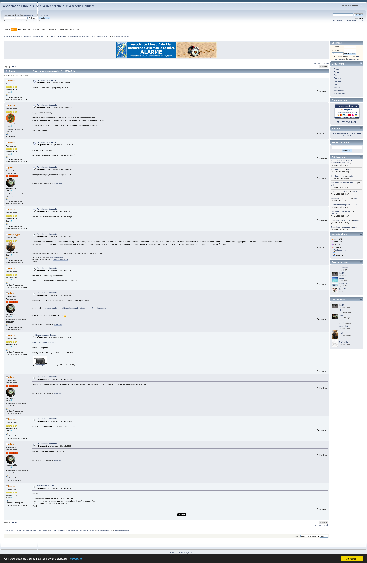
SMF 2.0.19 (174, 553)
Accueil (337, 69)
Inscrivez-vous (339, 93)
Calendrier (338, 81)
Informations (75, 558)
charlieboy (343, 283)
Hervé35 (350, 176)
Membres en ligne (340, 250)
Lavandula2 (335, 214)
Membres (337, 87)
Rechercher (338, 78)
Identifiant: (338, 47)
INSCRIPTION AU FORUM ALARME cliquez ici (347, 20)
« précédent (318, 63)
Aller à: (297, 536)
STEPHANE (343, 342)
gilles (11, 167)
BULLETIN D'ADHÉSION (347, 122)
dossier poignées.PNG (42, 365)
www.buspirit (58, 184)
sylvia (355, 198)
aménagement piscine (340, 192)
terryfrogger (14, 234)
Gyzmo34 (342, 289)
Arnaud (341, 278)
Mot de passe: (337, 50)
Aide (335, 75)
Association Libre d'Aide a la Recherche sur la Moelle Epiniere (49, 6)
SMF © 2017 (183, 553)
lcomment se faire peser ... (341, 205)
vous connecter (28, 15)
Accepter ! (352, 558)
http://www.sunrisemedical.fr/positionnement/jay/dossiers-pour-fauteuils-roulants (75, 308)
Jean (355, 163)
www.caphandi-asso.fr (60, 259)
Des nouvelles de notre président (344, 183)
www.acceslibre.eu (56, 257)
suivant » (326, 63)
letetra (11, 80)
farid (340, 321)
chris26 (333, 185)
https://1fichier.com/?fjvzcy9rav (44, 343)
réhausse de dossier (45, 486)
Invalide (12, 105)
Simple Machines (193, 553)
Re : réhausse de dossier (47, 80)
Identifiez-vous (339, 90)
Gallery (337, 84)
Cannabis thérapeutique (340, 198)
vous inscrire (43, 15)
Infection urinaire (337, 170)
